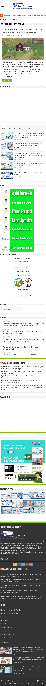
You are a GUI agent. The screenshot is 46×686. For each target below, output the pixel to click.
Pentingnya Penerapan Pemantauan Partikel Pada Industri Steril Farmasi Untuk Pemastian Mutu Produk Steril (28, 155)
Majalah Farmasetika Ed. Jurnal (14, 363)
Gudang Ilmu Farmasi (7, 634)
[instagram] (31, 564)
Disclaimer (21, 681)
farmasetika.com (13, 683)
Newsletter (3, 617)
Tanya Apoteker (5, 631)
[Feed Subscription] (45, 24)
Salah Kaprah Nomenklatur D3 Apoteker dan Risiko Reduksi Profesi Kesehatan (28, 659)
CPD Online (4, 620)
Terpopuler (12, 128)
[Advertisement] (23, 105)
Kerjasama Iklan (32, 681)
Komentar (22, 128)
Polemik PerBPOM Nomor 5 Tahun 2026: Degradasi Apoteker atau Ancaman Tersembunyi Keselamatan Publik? (28, 650)
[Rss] (15, 564)
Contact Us (41, 681)
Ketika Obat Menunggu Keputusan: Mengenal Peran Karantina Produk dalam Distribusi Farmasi (28, 145)
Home (4, 19)
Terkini (4, 128)
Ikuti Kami (4, 559)
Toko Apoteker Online (7, 638)
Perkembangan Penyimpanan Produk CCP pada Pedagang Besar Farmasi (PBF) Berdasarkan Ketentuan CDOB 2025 (29, 135)
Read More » (7, 80)
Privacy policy (12, 681)
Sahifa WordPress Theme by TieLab (31, 683)
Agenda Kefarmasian (7, 627)
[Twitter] (23, 564)
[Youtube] (27, 564)
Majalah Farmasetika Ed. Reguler (10, 610)
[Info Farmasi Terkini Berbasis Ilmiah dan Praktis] (23, 5)
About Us (4, 681)
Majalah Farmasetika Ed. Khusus (10, 613)
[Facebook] (19, 564)
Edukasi (17, 36)
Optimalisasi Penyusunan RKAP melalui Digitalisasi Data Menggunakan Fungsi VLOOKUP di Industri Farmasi (27, 669)
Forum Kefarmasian (6, 624)
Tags (29, 128)
